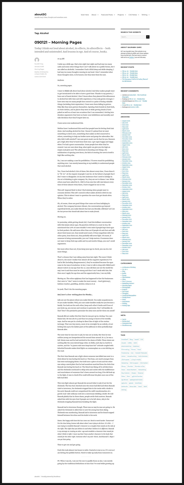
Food (139, 349)
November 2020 (127, 245)
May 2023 (125, 195)
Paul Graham (125, 373)
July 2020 (125, 249)
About (94, 15)
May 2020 (125, 253)
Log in (124, 319)
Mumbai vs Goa (140, 366)
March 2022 (126, 213)
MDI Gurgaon (134, 363)
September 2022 (127, 209)
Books (124, 273)
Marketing (124, 363)
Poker (123, 376)
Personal (140, 373)
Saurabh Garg (38, 64)
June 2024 (125, 171)
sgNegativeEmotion (136, 379)
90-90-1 (125, 269)
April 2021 (125, 235)
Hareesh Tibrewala (141, 353)
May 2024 (125, 173)
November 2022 (127, 205)
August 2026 (126, 121)
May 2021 (125, 233)
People (134, 373)
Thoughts (125, 293)
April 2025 (125, 153)
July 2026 (125, 123)
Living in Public (39, 74)
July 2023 (125, 193)
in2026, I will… (134, 107)
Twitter (131, 57)
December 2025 (127, 137)
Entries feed (126, 321)
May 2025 (125, 151)
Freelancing (125, 353)
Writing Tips (126, 305)
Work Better (126, 301)
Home (123, 356)
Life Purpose (125, 359)
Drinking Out (44, 72)
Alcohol (36, 72)
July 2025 (125, 147)
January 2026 (126, 135)
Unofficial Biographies (129, 295)
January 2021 (126, 241)
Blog (123, 271)
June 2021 (125, 231)
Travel (140, 386)
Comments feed (127, 323)
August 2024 (126, 167)
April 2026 (125, 129)
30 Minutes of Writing (129, 267)
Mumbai (130, 366)
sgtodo (131, 383)
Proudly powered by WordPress (50, 476)
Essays (124, 275)
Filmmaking (125, 349)
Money (123, 366)
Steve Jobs (133, 386)
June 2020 (125, 251)
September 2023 (127, 189)
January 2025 (126, 159)
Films (124, 279)
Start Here (85, 15)
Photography (126, 287)
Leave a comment (40, 76)
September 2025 (127, 143)
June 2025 (125, 149)
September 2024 (127, 165)
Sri (123, 105)
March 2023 (126, 199)
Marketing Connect (128, 283)
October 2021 (126, 223)
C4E (141, 339)
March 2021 (125, 237)
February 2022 (126, 215)
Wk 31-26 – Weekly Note (129, 75)
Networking (142, 369)
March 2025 (126, 155)
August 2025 (126, 145)
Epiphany (136, 346)
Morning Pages (39, 69)
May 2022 (125, 211)
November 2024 (127, 161)
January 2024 (126, 181)
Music (123, 369)
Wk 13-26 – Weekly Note (133, 105)
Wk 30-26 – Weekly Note (130, 77)
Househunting (131, 356)
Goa (132, 353)
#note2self (124, 339)
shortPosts (138, 383)
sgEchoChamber (137, 376)
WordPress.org (126, 325)
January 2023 (126, 201)
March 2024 (126, 177)
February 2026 (126, 133)
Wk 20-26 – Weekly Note (137, 99)
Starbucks (124, 386)
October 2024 (126, 163)
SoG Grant (125, 291)
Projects (121, 15)
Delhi (135, 343)
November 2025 (127, 139)
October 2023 (126, 187)
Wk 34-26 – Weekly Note (130, 71)
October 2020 (126, 247)
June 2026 (125, 125)
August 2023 (126, 191)
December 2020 (127, 243)
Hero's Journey (127, 281)
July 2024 (125, 169)
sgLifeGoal (124, 379)
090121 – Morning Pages (58, 42)
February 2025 (126, 157)
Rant (128, 376)
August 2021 (126, 227)
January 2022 (126, 217)
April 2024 (125, 175)
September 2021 (127, 225)
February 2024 (126, 179)
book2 (137, 339)
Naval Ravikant (131, 369)
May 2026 (125, 127)
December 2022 (127, 203)
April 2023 (125, 197)
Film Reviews (126, 277)
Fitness (133, 349)
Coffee (130, 343)
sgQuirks (124, 383)
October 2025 (126, 141)
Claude (123, 343)
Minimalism (144, 363)
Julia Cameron (143, 356)
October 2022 (126, 207)
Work (124, 299)
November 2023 (127, 185)
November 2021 (127, 221)
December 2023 (127, 183)
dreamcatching (126, 346)
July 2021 (125, 229)
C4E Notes (133, 15)
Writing (144, 15)
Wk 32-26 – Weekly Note (130, 73)
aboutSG (40, 14)
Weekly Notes (126, 297)
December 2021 (127, 219)
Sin (46, 74)
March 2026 (126, 131)
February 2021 (126, 239)
